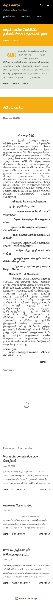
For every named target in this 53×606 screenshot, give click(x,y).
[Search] (41, 4)
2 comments (18, 534)
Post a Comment (21, 83)
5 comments (18, 489)
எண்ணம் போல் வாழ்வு (17, 505)
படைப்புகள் (26, 16)
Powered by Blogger (28, 598)
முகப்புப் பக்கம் (9, 16)
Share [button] (6, 83)
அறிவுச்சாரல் (12, 5)
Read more (44, 489)
